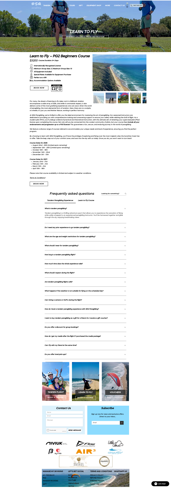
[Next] (161, 26)
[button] (107, 5)
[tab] (60, 200)
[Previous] (10, 26)
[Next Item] (143, 72)
